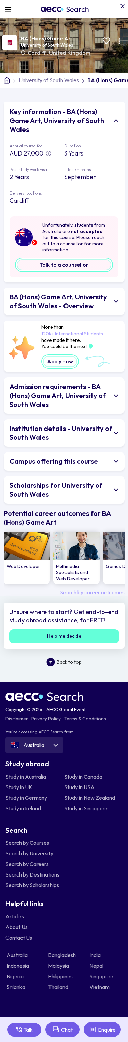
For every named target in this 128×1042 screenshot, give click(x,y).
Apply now (60, 361)
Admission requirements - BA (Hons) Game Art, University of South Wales (58, 395)
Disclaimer (16, 719)
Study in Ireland (23, 808)
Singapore (101, 976)
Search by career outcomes (92, 592)
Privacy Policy (46, 719)
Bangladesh (62, 955)
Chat (67, 1029)
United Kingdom (69, 52)
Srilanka (16, 986)
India (95, 955)
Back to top (69, 662)
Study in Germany (26, 797)
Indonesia (18, 965)
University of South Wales (47, 45)
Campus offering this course (54, 461)
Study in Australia (25, 776)
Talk (28, 1029)
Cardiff (37, 52)
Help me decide (64, 636)
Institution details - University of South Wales (61, 433)
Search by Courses (27, 842)
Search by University (29, 853)
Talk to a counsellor (64, 264)
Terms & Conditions (85, 719)
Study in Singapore (86, 808)
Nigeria (15, 976)
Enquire (107, 1029)
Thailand (58, 986)
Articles (14, 916)
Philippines (61, 976)
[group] (27, 558)
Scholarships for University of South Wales (56, 489)
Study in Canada (83, 776)
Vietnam (100, 986)
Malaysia (59, 965)
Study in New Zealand (89, 797)
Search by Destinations (32, 874)
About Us (16, 926)
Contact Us (18, 937)
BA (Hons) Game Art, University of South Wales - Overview (58, 301)
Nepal (96, 965)
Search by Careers (27, 863)
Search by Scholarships (32, 885)
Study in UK (18, 787)
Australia (17, 955)
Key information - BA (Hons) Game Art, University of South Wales (57, 120)
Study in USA (79, 787)
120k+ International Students (72, 334)
